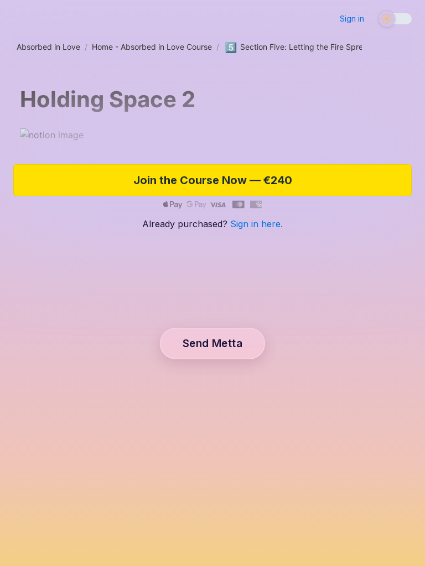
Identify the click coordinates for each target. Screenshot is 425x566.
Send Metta (212, 343)
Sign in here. (256, 223)
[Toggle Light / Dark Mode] (395, 21)
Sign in (352, 18)
